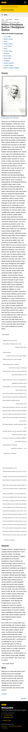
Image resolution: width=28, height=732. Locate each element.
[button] (25, 2)
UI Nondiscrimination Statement (15, 726)
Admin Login (7, 720)
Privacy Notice (4, 726)
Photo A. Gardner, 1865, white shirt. (10, 117)
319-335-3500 (7, 715)
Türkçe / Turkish (4, 20)
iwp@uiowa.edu (8, 717)
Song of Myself (9, 19)
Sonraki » (24, 698)
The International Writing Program (9, 6)
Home (2, 19)
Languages (16, 19)
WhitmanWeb (7, 10)
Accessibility (4, 728)
